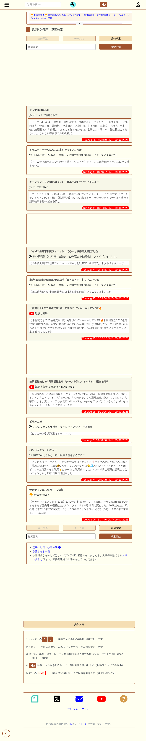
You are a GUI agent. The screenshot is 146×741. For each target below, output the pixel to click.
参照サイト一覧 (41, 551)
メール (83, 723)
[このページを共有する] (6, 733)
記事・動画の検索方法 (45, 547)
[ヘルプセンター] (123, 699)
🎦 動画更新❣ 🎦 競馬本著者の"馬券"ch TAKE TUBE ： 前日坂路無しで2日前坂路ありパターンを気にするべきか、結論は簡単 (80, 16)
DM (70, 723)
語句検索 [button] (116, 38)
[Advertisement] (79, 78)
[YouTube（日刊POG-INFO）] (101, 698)
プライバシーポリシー (79, 708)
